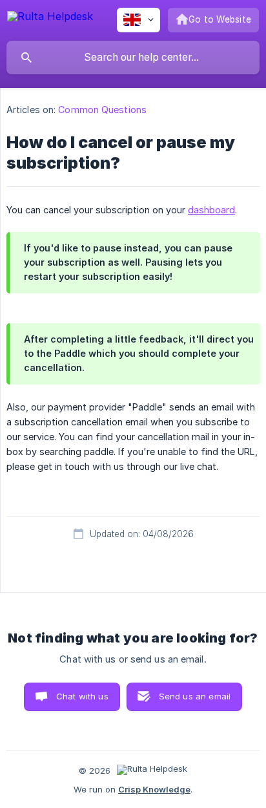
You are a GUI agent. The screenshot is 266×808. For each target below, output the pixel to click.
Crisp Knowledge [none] (154, 789)
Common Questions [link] (102, 109)
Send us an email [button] (194, 696)
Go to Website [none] (220, 19)
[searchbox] (133, 57)
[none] (50, 18)
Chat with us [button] (82, 696)
